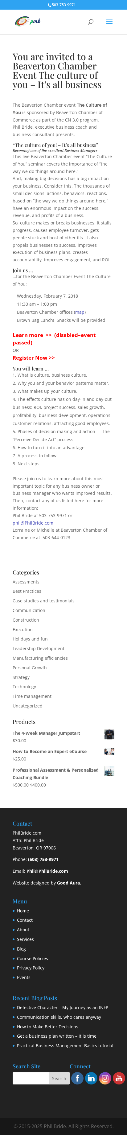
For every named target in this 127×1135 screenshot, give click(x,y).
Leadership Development (38, 648)
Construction (26, 620)
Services (25, 939)
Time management (32, 696)
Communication (29, 610)
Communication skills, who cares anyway (59, 1017)
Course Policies (32, 958)
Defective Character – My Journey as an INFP (62, 1007)
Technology (24, 686)
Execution (23, 629)
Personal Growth (30, 668)
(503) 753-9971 (43, 859)
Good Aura (68, 883)
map (79, 312)
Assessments (26, 582)
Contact (25, 920)
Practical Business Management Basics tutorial (65, 1046)
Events (24, 977)
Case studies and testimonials (44, 601)
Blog (21, 949)
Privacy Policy (30, 968)
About (23, 930)
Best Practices (27, 591)
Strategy (21, 677)
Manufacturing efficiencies (40, 658)
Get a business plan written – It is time (56, 1036)
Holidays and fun (30, 639)
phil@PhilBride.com (33, 523)
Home (23, 911)
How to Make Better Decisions (47, 1027)
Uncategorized (28, 706)
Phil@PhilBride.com (47, 871)
